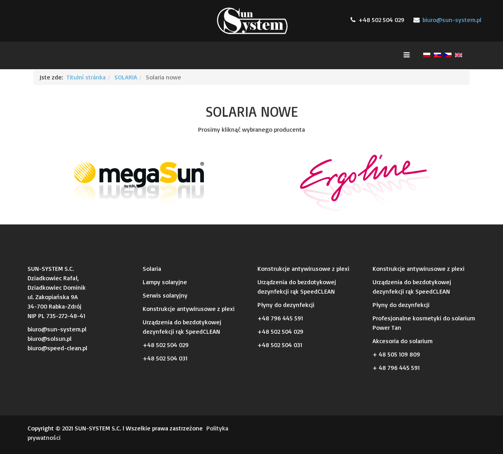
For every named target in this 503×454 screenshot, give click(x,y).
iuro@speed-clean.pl (59, 348)
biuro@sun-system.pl (451, 20)
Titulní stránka (86, 77)
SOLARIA (125, 77)
